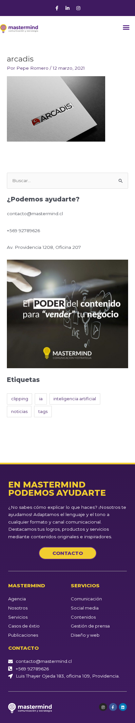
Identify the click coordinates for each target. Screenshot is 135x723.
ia (41, 398)
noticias (19, 411)
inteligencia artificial (74, 398)
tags (43, 411)
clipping (19, 398)
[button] (126, 27)
